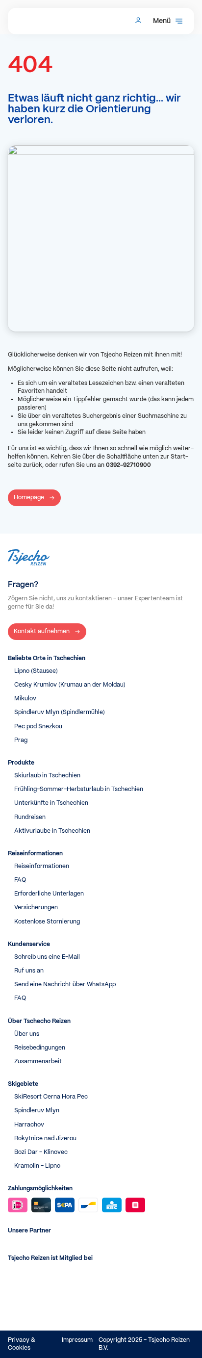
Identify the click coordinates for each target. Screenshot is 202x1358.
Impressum (77, 1340)
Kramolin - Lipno (37, 1166)
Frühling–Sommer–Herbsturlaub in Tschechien (78, 789)
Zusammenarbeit (38, 1061)
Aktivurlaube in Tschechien (52, 831)
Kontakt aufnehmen (42, 631)
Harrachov (29, 1124)
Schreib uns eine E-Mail (47, 957)
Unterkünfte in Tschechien (51, 803)
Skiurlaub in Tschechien (47, 775)
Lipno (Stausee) (36, 671)
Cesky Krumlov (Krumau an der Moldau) (70, 685)
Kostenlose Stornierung (47, 921)
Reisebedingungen (39, 1048)
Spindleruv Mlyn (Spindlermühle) (59, 712)
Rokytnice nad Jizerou (45, 1138)
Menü (162, 21)
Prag (20, 740)
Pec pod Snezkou (38, 726)
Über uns (26, 1034)
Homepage (29, 497)
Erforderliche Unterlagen (49, 894)
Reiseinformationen (41, 866)
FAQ (20, 880)
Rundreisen (30, 817)
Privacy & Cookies (21, 1344)
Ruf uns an (29, 971)
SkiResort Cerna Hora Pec (51, 1097)
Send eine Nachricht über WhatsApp (65, 984)
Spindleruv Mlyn (36, 1110)
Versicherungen (36, 907)
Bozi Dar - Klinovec (41, 1152)
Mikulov (25, 698)
